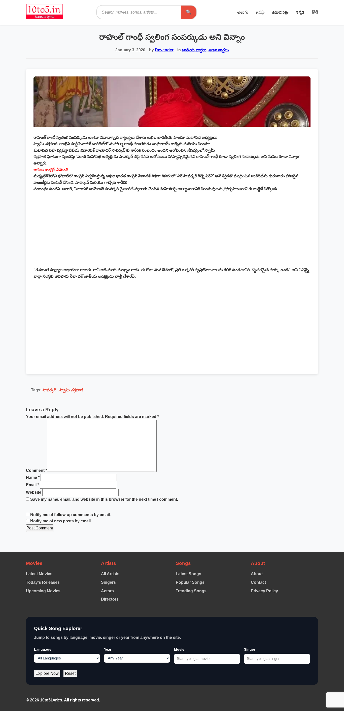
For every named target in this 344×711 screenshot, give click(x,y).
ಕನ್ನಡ (300, 12)
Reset (70, 673)
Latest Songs (188, 574)
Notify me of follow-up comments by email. (70, 515)
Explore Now (47, 673)
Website (33, 492)
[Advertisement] (172, 229)
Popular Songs (190, 582)
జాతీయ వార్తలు (194, 50)
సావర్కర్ (49, 390)
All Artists (110, 574)
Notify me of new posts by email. (61, 521)
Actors (107, 591)
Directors (110, 599)
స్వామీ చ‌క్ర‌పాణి (71, 390)
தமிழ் (260, 12)
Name (33, 477)
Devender (164, 50)
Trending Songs (191, 591)
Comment (36, 470)
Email (32, 485)
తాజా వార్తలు (219, 50)
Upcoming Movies (43, 591)
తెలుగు (242, 12)
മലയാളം (280, 12)
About (257, 574)
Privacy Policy (264, 591)
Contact (258, 582)
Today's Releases (43, 582)
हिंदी (315, 12)
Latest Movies (39, 574)
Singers (108, 582)
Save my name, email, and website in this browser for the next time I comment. (104, 499)
